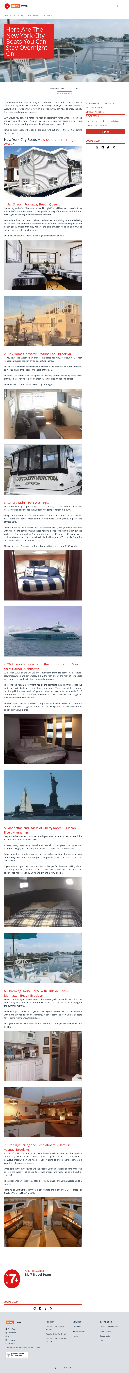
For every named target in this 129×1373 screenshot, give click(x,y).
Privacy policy (105, 1331)
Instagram (12, 1340)
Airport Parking (79, 1331)
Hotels (75, 1336)
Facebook (11, 1332)
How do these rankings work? (39, 141)
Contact (103, 1340)
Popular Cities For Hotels (56, 1334)
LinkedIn (11, 1343)
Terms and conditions (109, 1326)
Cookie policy (105, 1336)
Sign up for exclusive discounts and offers (102, 121)
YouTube (12, 1329)
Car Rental (77, 1326)
